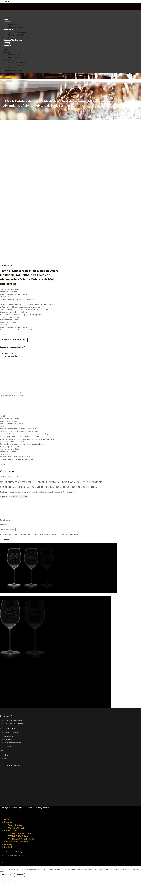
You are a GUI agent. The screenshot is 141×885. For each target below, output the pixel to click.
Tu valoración (6, 520)
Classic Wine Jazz (15, 27)
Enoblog (7, 43)
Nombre (3, 525)
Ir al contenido (5, 1)
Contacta (7, 45)
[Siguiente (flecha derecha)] (7, 884)
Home (6, 19)
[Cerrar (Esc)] (17, 881)
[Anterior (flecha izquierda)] (2, 884)
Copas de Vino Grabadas (13, 40)
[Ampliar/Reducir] (2, 881)
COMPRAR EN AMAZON (13, 340)
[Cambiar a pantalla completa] (7, 881)
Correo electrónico (7, 530)
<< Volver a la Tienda (7, 265)
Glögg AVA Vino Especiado (18, 38)
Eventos (7, 22)
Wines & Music (14, 24)
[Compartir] (12, 881)
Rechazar (6, 875)
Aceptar (19, 875)
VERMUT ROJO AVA (16, 35)
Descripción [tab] (8, 354)
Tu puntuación (6, 497)
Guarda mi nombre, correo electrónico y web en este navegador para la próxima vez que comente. (40, 534)
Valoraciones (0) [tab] (10, 356)
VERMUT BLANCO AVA (17, 32)
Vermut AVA (8, 30)
